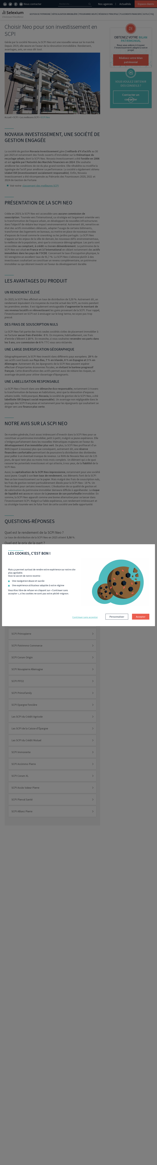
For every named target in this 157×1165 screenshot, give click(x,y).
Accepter (140, 616)
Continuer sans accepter (85, 617)
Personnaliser (116, 616)
